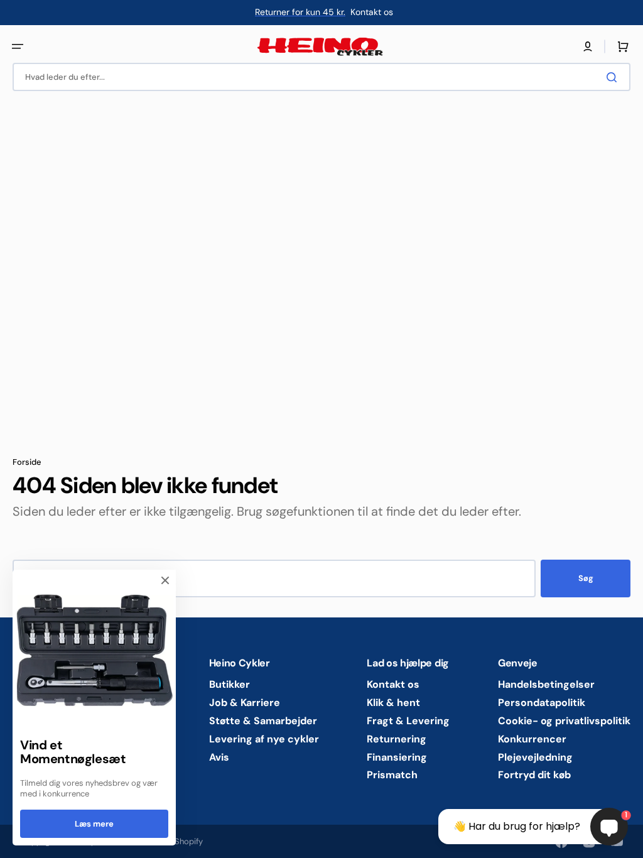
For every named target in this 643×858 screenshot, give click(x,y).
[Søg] (614, 77)
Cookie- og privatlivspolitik (564, 720)
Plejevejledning (535, 757)
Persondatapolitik (541, 702)
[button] (17, 46)
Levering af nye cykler (264, 739)
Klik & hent (393, 702)
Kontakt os (393, 684)
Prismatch (392, 774)
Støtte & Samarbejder (263, 720)
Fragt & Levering (408, 720)
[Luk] (165, 580)
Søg (585, 578)
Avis (219, 757)
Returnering (396, 739)
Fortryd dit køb (534, 774)
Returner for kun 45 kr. (300, 12)
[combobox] (321, 77)
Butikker (229, 684)
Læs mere (94, 823)
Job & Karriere (244, 702)
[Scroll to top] (16, 842)
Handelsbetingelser (546, 684)
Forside (27, 462)
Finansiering (397, 757)
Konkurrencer (532, 739)
